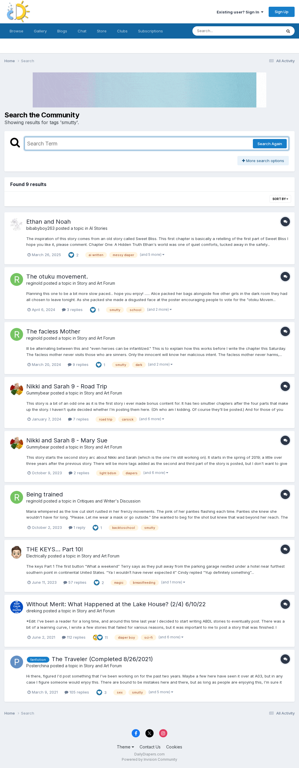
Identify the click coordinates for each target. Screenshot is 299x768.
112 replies (76, 637)
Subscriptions (150, 31)
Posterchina (37, 665)
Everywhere (263, 31)
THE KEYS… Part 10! (54, 549)
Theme (124, 746)
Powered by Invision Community (149, 759)
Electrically (36, 555)
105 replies (78, 692)
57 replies (76, 582)
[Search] (288, 31)
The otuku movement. (57, 276)
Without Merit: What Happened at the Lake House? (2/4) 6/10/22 (116, 604)
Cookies (174, 746)
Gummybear (37, 392)
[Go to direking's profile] (16, 607)
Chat (82, 31)
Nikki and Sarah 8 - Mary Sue (66, 440)
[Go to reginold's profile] (16, 279)
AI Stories (98, 228)
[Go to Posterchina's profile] (16, 662)
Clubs (122, 31)
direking (34, 610)
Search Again (270, 143)
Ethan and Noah (48, 221)
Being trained (44, 494)
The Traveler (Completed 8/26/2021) (102, 659)
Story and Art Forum (96, 283)
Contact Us (150, 746)
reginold (34, 283)
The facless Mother (53, 331)
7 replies (80, 419)
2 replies (80, 472)
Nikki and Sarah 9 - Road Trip (66, 386)
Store (102, 31)
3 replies (74, 309)
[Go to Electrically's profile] (16, 552)
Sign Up (281, 11)
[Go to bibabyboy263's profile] (16, 224)
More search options (264, 160)
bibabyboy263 (40, 228)
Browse (16, 31)
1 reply (78, 527)
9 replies (80, 364)
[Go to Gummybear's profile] (16, 389)
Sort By (279, 199)
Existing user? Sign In (239, 12)
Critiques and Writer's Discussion (108, 500)
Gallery (40, 31)
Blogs (62, 31)
